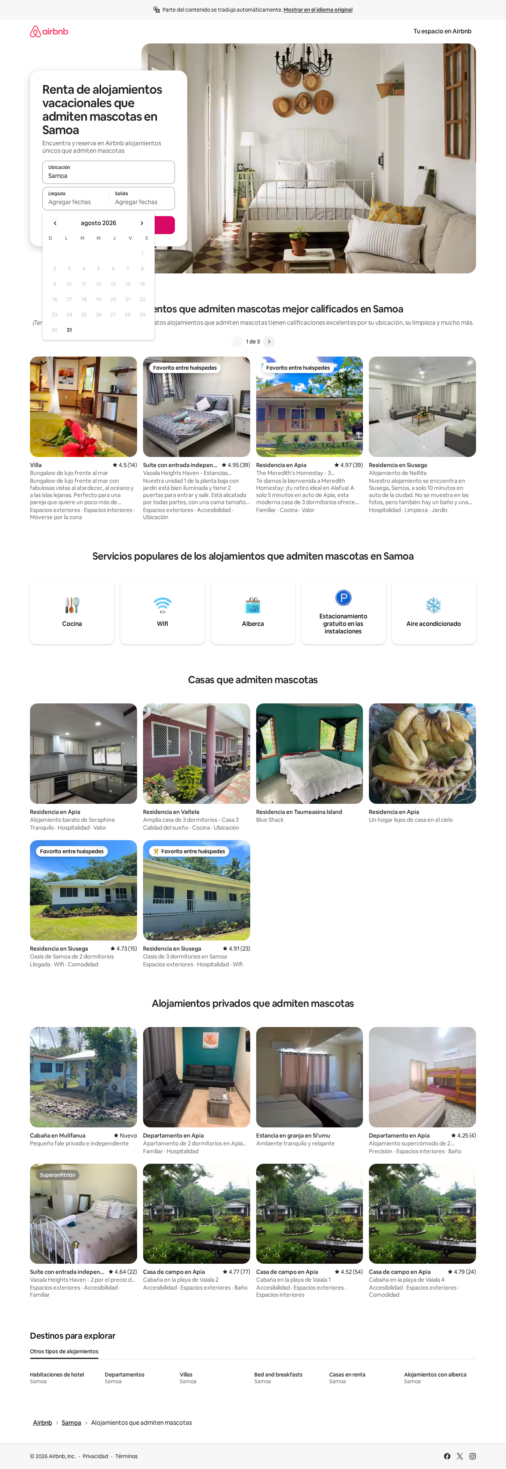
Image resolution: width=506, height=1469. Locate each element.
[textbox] (75, 201)
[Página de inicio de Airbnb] (49, 31)
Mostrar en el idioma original (318, 9)
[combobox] (108, 175)
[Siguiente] (269, 342)
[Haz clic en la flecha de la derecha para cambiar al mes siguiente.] (141, 223)
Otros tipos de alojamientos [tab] (64, 1351)
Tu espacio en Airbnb (442, 31)
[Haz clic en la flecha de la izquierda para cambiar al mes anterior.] (55, 223)
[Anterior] (237, 342)
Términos (126, 1456)
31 (69, 330)
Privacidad (95, 1456)
